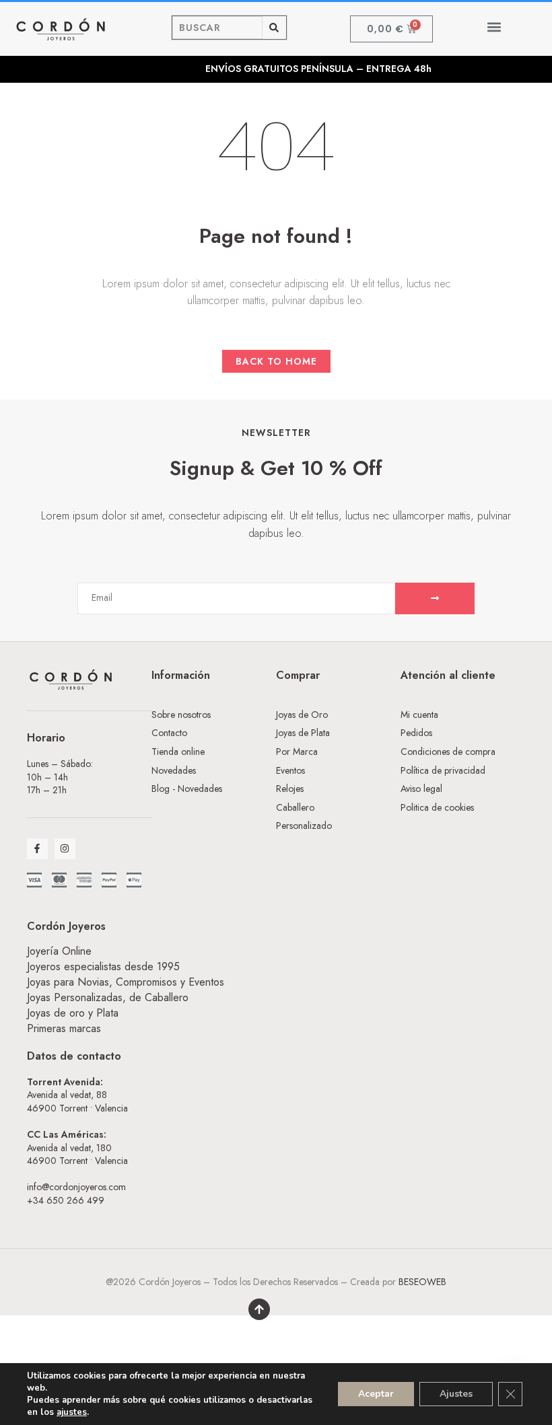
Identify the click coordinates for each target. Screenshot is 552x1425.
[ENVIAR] (435, 598)
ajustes (72, 1412)
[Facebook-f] (37, 848)
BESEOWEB (422, 1281)
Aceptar (376, 1393)
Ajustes (456, 1393)
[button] (494, 26)
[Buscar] (274, 27)
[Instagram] (65, 848)
